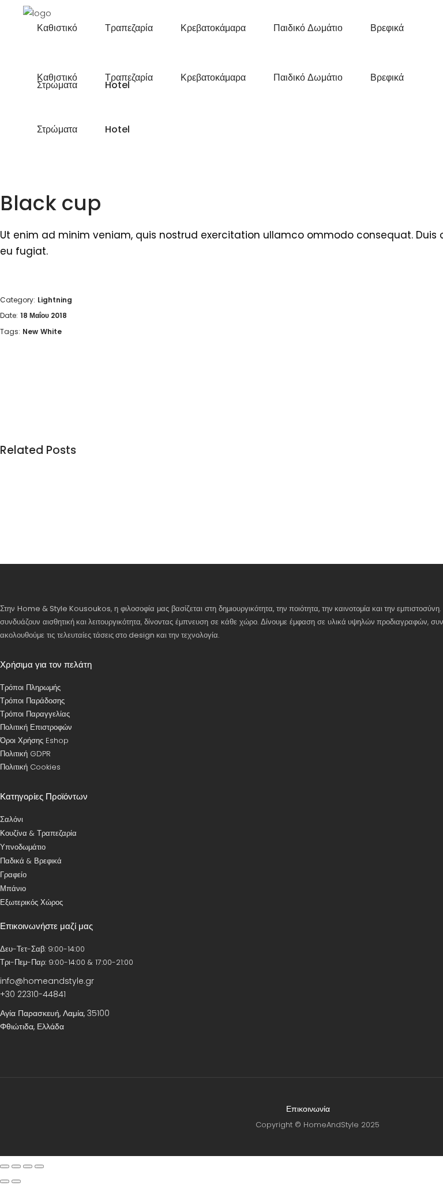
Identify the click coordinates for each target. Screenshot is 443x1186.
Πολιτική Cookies (30, 766)
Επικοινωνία (308, 1109)
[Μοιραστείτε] (27, 1166)
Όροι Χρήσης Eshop (34, 740)
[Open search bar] (385, 129)
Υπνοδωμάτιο (23, 847)
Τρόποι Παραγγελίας (35, 713)
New (30, 331)
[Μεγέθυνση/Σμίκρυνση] (4, 1166)
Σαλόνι (11, 819)
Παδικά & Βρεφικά (31, 860)
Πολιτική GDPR (25, 753)
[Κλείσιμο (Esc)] (39, 1166)
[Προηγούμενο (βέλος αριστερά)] (4, 1181)
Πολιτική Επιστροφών (36, 727)
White (51, 331)
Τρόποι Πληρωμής (30, 687)
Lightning (54, 300)
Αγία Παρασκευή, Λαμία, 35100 (55, 1013)
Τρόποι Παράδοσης (32, 700)
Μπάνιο (13, 888)
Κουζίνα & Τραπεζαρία (38, 833)
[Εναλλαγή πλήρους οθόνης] (16, 1166)
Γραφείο (13, 874)
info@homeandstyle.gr (47, 981)
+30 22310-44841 (33, 994)
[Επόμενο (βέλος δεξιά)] (16, 1181)
